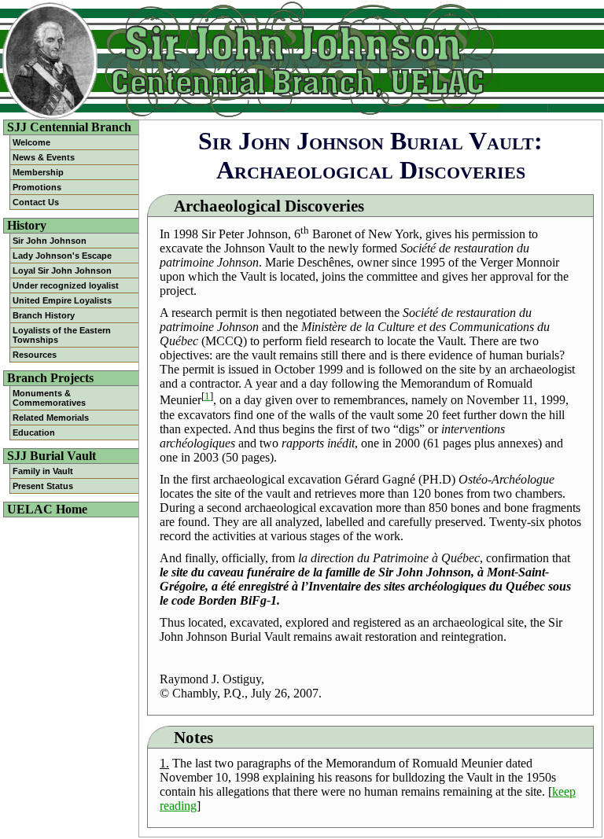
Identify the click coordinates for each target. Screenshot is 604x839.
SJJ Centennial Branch (69, 127)
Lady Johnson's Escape (62, 255)
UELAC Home (47, 509)
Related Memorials (51, 417)
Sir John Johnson (50, 240)
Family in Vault (43, 471)
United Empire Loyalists (62, 300)
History (26, 225)
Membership (38, 172)
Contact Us (36, 202)
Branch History (44, 315)
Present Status (43, 486)
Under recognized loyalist (66, 285)
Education (34, 432)
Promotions (37, 187)
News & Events (44, 157)
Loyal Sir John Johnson (62, 270)
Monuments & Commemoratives (48, 397)
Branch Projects (50, 378)
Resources (35, 354)
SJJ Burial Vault (51, 455)
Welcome (31, 142)
